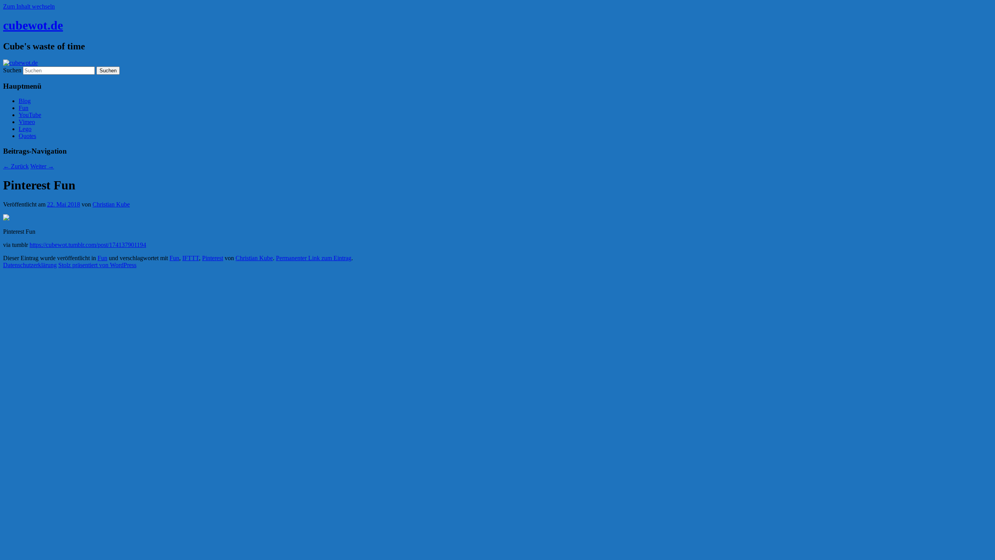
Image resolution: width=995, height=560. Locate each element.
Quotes (27, 136)
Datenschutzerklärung (30, 265)
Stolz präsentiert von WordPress (97, 265)
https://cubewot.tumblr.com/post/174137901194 (88, 245)
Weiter (42, 166)
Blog (25, 101)
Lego (25, 129)
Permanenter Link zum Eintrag (313, 258)
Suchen (12, 70)
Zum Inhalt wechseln (29, 6)
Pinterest (212, 258)
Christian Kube (111, 204)
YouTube (30, 115)
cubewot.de (33, 25)
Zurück (16, 166)
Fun (23, 108)
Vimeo (27, 122)
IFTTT (190, 258)
